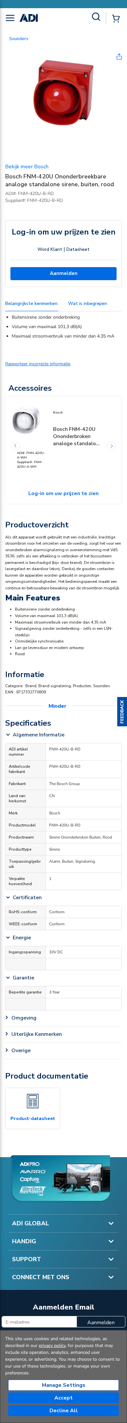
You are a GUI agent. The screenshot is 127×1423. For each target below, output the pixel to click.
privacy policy (52, 1345)
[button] (122, 711)
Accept (63, 1397)
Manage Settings (63, 1385)
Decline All (63, 1410)
